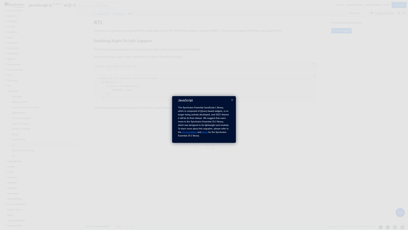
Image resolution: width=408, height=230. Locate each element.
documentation (189, 132)
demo (205, 132)
